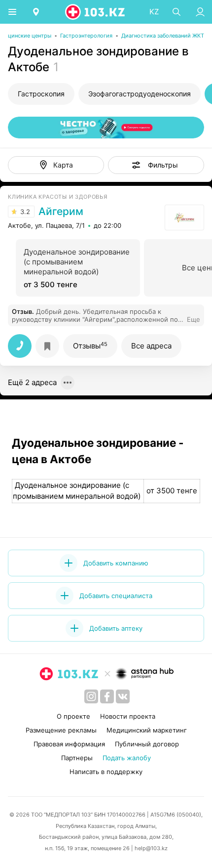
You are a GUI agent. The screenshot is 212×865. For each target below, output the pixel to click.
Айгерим (60, 211)
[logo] (95, 12)
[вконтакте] (123, 696)
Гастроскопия (41, 93)
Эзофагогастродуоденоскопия (139, 93)
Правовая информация (69, 744)
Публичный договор (147, 744)
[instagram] (91, 696)
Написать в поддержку (106, 772)
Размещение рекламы (61, 730)
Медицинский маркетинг (146, 730)
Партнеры (77, 758)
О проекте (73, 716)
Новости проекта (127, 716)
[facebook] (107, 696)
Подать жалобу (127, 758)
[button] (156, 165)
